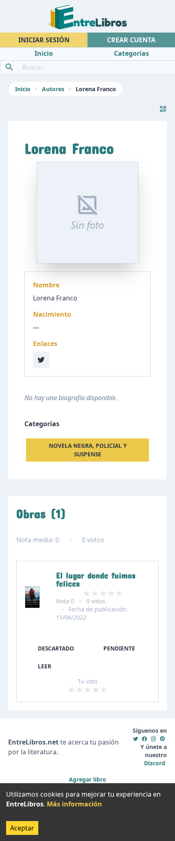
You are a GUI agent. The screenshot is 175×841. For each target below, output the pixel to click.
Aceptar (22, 827)
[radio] (71, 690)
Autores (53, 89)
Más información (74, 803)
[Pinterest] (162, 738)
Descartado (56, 648)
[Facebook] (144, 738)
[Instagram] (153, 738)
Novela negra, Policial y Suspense (88, 450)
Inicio (23, 89)
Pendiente (119, 648)
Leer (44, 666)
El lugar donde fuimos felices (96, 577)
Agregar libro (87, 779)
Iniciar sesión (44, 39)
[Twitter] (135, 738)
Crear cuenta (131, 39)
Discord (154, 763)
